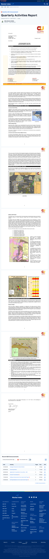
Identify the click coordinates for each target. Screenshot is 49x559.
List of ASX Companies (23, 506)
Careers (13, 542)
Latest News (33, 504)
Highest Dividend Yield (15, 527)
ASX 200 (39, 1)
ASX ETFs (23, 518)
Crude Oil (14, 506)
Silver (13, 511)
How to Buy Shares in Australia (42, 506)
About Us (5, 542)
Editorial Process (32, 509)
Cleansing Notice (13, 469)
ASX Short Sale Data (24, 521)
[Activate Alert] (46, 460)
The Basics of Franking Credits (42, 515)
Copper (13, 513)
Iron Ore (14, 504)
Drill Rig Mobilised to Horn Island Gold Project (19, 479)
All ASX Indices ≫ (6, 518)
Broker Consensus (14, 530)
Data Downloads (32, 518)
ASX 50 (4, 506)
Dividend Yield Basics (42, 511)
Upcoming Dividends (23, 509)
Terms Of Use (34, 542)
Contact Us (24, 543)
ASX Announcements (24, 525)
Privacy (20, 542)
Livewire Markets (41, 531)
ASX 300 (5, 513)
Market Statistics (32, 522)
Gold (13, 508)
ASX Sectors (24, 516)
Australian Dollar (23, 531)
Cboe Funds (24, 527)
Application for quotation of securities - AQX (18, 472)
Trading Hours (33, 529)
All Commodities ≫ (15, 517)
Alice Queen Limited (9, 21)
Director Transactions (24, 513)
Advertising (43, 542)
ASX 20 (4, 504)
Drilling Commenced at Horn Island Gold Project (20, 477)
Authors (32, 506)
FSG (26, 542)
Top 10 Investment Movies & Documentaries (42, 520)
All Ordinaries (6, 515)
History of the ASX (33, 532)
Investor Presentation (14, 474)
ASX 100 (5, 508)
